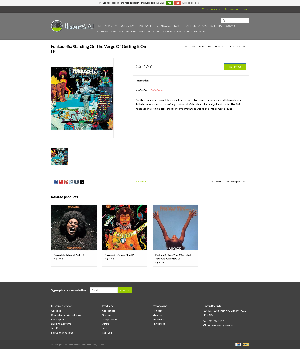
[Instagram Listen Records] (246, 290)
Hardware (145, 25)
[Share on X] (82, 182)
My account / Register (239, 9)
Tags (104, 328)
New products (109, 319)
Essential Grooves (223, 25)
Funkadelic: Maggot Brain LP (69, 255)
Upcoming (101, 31)
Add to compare (233, 181)
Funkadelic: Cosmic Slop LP (119, 255)
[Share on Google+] (61, 182)
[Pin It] (66, 182)
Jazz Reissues (127, 31)
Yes (169, 3)
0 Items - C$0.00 (213, 9)
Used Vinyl (128, 25)
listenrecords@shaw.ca (220, 325)
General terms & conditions (66, 315)
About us (56, 310)
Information (142, 80)
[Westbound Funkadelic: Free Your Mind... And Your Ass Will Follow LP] (175, 227)
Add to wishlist (218, 181)
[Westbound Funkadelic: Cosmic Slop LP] (125, 227)
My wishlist (159, 323)
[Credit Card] (238, 344)
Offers (105, 323)
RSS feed (107, 332)
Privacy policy (58, 319)
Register (157, 310)
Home (98, 25)
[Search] (223, 20)
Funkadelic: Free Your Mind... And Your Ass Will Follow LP (173, 257)
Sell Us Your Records (62, 332)
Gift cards (146, 31)
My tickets (158, 319)
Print (244, 181)
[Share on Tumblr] (76, 182)
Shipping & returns (61, 323)
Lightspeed (99, 344)
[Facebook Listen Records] (234, 290)
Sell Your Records (169, 31)
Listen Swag (163, 25)
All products (108, 310)
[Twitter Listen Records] (240, 290)
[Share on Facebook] (56, 182)
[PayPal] (245, 344)
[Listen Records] (72, 26)
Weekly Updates (194, 31)
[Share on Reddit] (71, 182)
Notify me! (235, 67)
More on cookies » (191, 3)
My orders (158, 315)
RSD (113, 31)
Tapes (177, 25)
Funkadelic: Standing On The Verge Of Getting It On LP (219, 46)
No (177, 3)
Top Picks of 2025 (195, 25)
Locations (56, 328)
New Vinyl (111, 25)
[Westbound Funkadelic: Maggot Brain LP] (74, 227)
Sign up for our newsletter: (69, 290)
